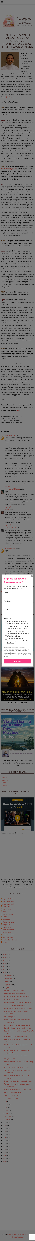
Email (6, 592)
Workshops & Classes (14, 636)
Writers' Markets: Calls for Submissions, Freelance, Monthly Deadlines (17, 641)
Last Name (7, 610)
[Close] (32, 576)
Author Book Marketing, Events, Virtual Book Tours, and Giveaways (18, 622)
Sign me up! (17, 661)
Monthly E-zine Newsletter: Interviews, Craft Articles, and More (18, 632)
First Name (7, 601)
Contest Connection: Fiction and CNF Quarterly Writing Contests (17, 627)
